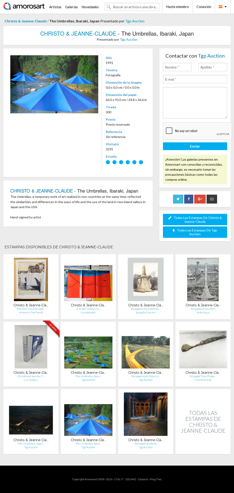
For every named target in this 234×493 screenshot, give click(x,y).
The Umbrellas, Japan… (31, 443)
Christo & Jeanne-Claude (26, 21)
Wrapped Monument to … (146, 308)
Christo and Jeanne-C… (31, 376)
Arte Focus (203, 312)
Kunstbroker (88, 312)
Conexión (204, 7)
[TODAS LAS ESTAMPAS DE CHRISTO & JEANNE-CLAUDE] (203, 449)
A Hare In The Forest (31, 312)
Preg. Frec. (156, 479)
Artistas (55, 7)
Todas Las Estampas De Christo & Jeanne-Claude (198, 219)
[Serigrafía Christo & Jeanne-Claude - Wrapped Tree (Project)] (203, 347)
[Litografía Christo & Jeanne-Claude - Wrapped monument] (203, 280)
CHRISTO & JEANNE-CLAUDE (78, 33)
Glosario (143, 479)
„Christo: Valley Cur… (88, 308)
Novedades (90, 7)
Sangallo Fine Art (146, 312)
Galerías (71, 7)
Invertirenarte (203, 380)
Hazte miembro (177, 7)
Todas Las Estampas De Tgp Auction (197, 232)
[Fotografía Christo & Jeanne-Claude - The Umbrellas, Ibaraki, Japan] (88, 347)
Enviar (195, 146)
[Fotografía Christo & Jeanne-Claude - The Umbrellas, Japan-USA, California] (31, 415)
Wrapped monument (203, 308)
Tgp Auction (134, 21)
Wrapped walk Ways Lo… (145, 376)
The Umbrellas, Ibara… (88, 376)
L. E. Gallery (31, 380)
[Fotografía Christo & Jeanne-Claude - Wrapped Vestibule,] (146, 415)
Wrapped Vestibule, (146, 443)
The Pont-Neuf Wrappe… (30, 308)
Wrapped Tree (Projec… (203, 376)
